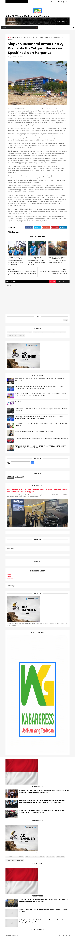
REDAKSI (21, 335)
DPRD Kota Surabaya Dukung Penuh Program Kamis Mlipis (34, 431)
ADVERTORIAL (12, 332)
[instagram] (58, 2)
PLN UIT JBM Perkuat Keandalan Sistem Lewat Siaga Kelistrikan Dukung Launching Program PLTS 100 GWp (36, 260)
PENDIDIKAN (12, 335)
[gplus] (56, 2)
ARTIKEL (22, 332)
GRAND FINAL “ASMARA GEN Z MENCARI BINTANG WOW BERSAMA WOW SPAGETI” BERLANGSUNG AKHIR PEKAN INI (40, 395)
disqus (59, 281)
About (9, 576)
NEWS (14, 37)
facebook (66, 281)
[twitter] (53, 2)
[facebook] (51, 2)
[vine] (61, 2)
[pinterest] (66, 2)
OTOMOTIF (61, 332)
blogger (52, 281)
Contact (10, 578)
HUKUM (36, 332)
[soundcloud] (69, 2)
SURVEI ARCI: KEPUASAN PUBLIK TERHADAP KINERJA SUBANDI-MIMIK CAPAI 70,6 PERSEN (57, 259)
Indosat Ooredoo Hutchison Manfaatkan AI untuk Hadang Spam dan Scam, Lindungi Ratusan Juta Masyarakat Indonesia (39, 387)
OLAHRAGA (51, 332)
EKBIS (29, 332)
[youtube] (63, 2)
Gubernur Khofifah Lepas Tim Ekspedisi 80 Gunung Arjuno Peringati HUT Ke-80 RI (41, 438)
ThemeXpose (15, 935)
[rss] (49, 2)
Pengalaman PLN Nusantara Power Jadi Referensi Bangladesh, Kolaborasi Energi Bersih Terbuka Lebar (15, 260)
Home (10, 37)
